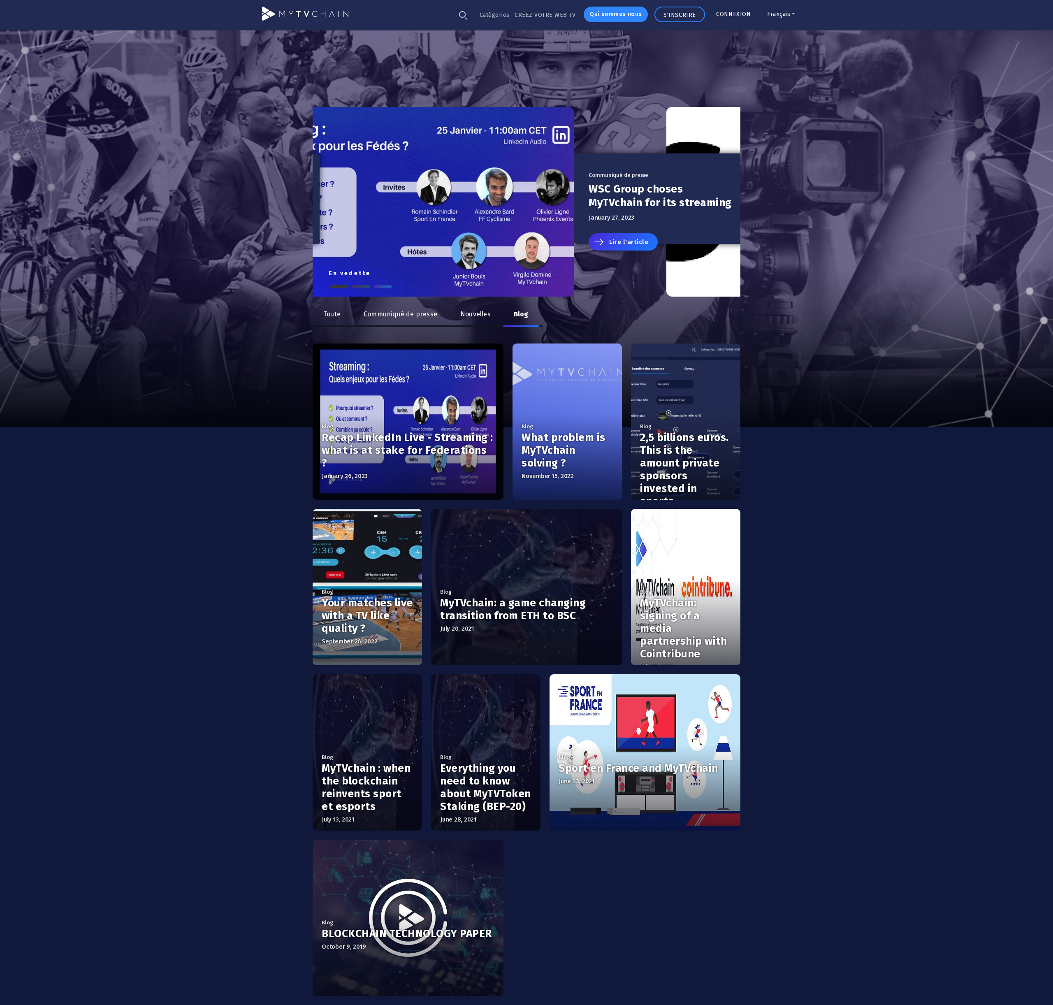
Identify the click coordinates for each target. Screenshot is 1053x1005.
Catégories (495, 15)
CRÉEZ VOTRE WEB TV (545, 15)
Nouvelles (475, 314)
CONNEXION (733, 14)
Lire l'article (367, 242)
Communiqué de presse (400, 314)
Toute (332, 314)
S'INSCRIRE (679, 15)
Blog (521, 314)
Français (778, 14)
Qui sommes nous (616, 14)
